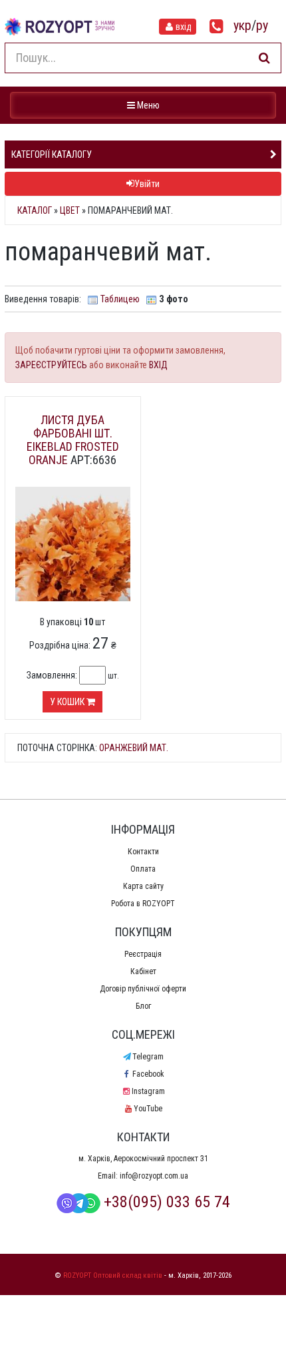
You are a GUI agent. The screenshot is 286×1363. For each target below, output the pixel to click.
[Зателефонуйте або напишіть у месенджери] (216, 27)
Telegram (148, 1056)
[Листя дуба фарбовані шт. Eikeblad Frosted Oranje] (72, 543)
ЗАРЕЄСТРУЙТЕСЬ (51, 365)
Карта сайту (143, 886)
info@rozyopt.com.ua (154, 1176)
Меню (144, 105)
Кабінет (143, 971)
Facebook (148, 1074)
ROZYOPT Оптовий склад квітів (112, 1275)
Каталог (34, 210)
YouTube (148, 1108)
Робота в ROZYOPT (143, 903)
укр (242, 25)
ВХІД (158, 365)
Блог (143, 1006)
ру (262, 25)
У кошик (68, 701)
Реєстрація (143, 954)
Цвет (70, 210)
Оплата (143, 869)
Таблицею (120, 299)
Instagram (148, 1091)
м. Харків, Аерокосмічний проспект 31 (143, 1158)
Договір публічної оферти (143, 988)
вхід (184, 26)
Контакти (143, 851)
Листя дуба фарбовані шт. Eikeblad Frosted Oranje (73, 439)
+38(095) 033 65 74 (167, 1202)
